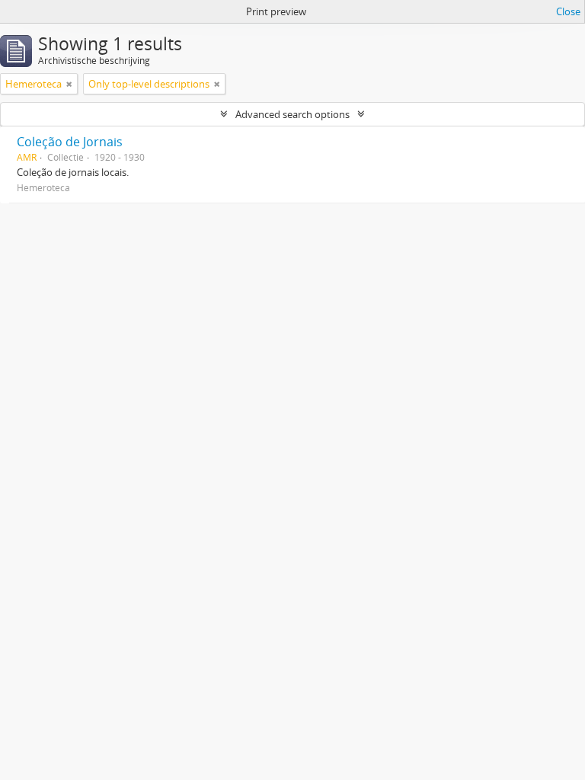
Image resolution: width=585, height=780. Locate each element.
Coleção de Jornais (70, 141)
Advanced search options (292, 114)
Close (568, 11)
